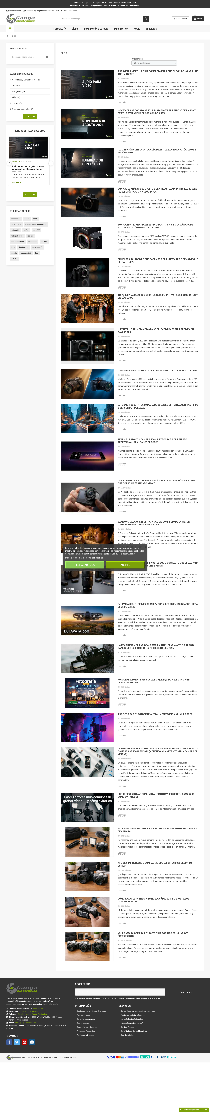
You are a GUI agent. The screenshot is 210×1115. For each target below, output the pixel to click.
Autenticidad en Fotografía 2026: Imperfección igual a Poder (155, 714)
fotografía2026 (17, 236)
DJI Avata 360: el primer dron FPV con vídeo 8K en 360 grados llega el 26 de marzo (158, 605)
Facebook (9, 1042)
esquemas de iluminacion (35, 224)
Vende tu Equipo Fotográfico (132, 1019)
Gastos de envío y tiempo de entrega (91, 1011)
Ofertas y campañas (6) (22, 109)
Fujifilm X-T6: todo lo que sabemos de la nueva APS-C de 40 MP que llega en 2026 (158, 260)
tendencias (15, 219)
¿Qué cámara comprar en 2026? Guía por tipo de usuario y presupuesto (153, 934)
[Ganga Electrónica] (20, 18)
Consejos (16, 162)
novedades (32, 242)
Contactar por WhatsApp (28, 1011)
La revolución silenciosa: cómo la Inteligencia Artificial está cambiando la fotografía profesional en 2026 (156, 646)
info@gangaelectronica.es (25, 1023)
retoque (30, 236)
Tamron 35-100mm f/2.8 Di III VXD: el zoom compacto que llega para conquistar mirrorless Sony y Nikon (158, 564)
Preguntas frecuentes (44, 11)
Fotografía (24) (19, 91)
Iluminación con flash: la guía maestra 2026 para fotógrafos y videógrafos (157, 151)
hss (36, 253)
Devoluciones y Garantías (87, 1027)
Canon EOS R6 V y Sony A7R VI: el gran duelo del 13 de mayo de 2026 (157, 370)
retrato (14, 253)
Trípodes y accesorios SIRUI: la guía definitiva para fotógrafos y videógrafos (158, 296)
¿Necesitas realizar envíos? (132, 1023)
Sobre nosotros (15, 11)
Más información (73, 557)
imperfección (37, 247)
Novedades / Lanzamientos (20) (26, 80)
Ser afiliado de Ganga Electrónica (134, 1031)
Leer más (15, 182)
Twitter (17, 1042)
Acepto (125, 564)
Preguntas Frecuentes (86, 1031)
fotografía (15, 230)
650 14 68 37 (38, 1008)
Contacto (29, 11)
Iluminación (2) (18, 103)
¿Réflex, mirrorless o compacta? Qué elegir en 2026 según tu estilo (155, 864)
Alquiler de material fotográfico (133, 1015)
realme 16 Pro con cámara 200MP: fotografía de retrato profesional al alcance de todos (152, 441)
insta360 (36, 230)
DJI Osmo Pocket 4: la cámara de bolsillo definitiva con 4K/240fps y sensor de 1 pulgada (158, 406)
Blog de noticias (127, 1035)
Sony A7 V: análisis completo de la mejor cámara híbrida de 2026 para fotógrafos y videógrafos (157, 190)
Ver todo (30, 116)
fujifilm (26, 230)
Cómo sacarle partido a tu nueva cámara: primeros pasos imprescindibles (153, 900)
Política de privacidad (85, 1035)
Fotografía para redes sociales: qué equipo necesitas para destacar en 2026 (154, 681)
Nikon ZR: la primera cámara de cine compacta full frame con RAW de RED (156, 331)
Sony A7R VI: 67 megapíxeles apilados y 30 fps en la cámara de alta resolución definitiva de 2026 (155, 226)
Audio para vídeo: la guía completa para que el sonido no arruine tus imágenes (28, 168)
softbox (44, 242)
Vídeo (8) (16, 97)
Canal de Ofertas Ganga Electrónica (32, 1014)
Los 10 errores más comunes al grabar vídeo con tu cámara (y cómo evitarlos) (156, 795)
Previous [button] (9, 163)
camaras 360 (26, 253)
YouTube (24, 1042)
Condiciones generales (86, 1019)
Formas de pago (83, 1015)
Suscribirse (185, 992)
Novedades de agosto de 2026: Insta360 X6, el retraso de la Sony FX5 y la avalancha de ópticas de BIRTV (157, 112)
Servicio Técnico (127, 1027)
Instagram (32, 1042)
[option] (29, 161)
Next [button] (50, 163)
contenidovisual (17, 242)
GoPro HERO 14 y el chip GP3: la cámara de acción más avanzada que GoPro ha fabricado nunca (156, 482)
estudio (14, 259)
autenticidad (16, 224)
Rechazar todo (85, 564)
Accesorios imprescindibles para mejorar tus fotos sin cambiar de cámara (157, 830)
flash (35, 219)
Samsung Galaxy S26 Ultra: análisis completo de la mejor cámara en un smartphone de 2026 (154, 523)
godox (26, 219)
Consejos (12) (18, 85)
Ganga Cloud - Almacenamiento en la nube (138, 1011)
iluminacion (23, 247)
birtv (13, 247)
